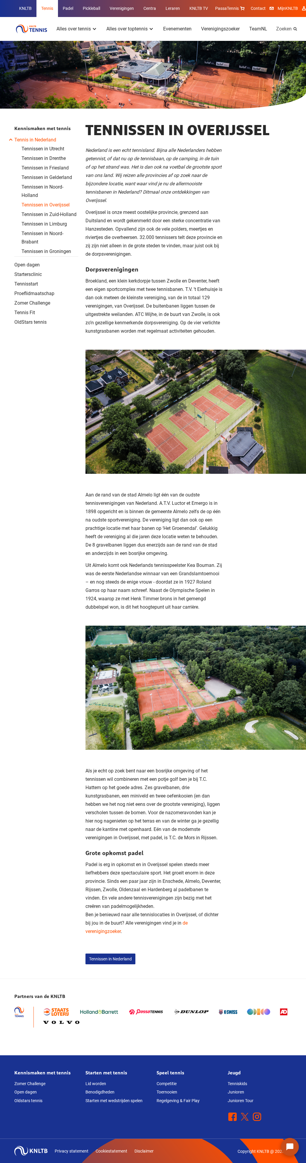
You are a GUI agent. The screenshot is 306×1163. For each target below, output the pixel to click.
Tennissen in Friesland (45, 168)
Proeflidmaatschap (34, 293)
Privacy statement (71, 1151)
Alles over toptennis (127, 29)
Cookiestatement (111, 1151)
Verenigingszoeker (220, 29)
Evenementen (177, 29)
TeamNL (258, 29)
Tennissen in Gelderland (47, 177)
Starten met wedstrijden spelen (114, 1100)
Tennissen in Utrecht (43, 149)
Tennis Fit (24, 312)
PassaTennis (227, 8)
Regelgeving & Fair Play (178, 1100)
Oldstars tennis (28, 1100)
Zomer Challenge (32, 303)
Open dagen (27, 265)
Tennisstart (26, 284)
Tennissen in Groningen (46, 251)
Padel (68, 8)
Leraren (173, 8)
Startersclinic (28, 274)
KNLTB (25, 8)
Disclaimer (144, 1151)
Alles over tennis (73, 29)
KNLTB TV (198, 8)
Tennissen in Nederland (110, 959)
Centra (149, 8)
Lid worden (95, 1083)
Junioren (236, 1092)
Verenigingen (122, 8)
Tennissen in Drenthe (44, 158)
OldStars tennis (30, 322)
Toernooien (167, 1092)
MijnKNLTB (288, 8)
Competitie (167, 1083)
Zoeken (284, 29)
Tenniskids (237, 1083)
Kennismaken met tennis (42, 128)
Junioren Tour (240, 1100)
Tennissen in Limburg (44, 224)
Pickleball (91, 8)
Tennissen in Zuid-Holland (49, 214)
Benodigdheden (99, 1092)
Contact (258, 8)
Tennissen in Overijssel (46, 205)
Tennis (47, 8)
